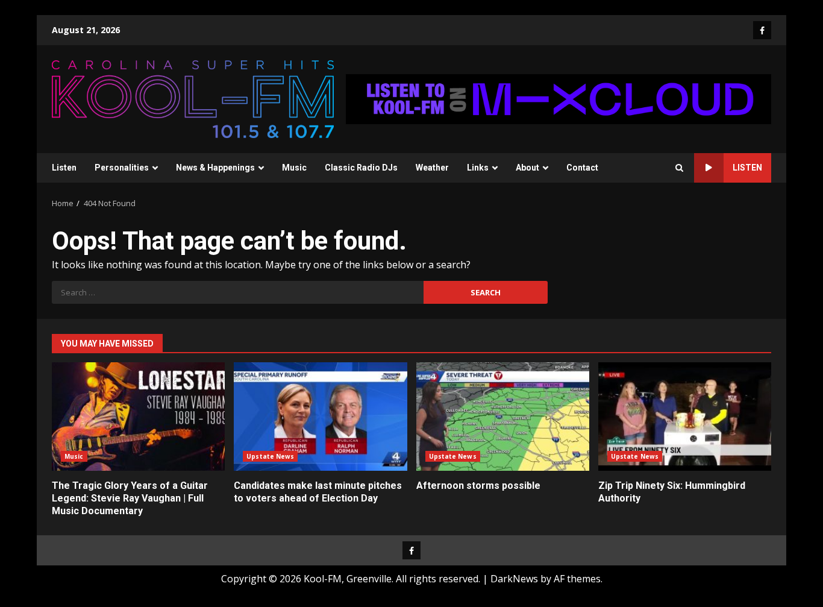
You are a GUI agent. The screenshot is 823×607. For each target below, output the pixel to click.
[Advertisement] (558, 98)
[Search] (679, 168)
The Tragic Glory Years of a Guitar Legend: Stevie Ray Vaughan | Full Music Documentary (138, 416)
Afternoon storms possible (502, 416)
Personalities (122, 167)
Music (294, 167)
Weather (432, 167)
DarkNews (514, 578)
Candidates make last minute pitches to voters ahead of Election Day (320, 416)
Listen (64, 167)
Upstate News (270, 456)
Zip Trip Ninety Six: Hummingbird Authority (684, 416)
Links (478, 167)
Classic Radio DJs (361, 167)
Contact (582, 167)
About (527, 167)
